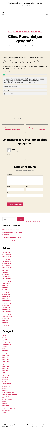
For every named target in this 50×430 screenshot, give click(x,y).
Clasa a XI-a (5, 366)
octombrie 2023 (6, 265)
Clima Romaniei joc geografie (24, 118)
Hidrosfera (5, 388)
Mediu (40, 31)
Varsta (4, 412)
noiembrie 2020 (6, 313)
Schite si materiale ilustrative (10, 409)
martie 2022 (5, 292)
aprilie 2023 (5, 272)
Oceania (4, 403)
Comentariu (9, 174)
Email (27, 186)
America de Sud (6, 344)
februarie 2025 (6, 252)
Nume (8, 186)
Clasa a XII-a (5, 368)
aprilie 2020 (5, 326)
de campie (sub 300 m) (10, 90)
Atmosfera (5, 350)
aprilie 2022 (5, 291)
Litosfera (4, 398)
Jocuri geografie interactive (33, 221)
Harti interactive (6, 386)
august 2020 (5, 318)
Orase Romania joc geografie (10, 243)
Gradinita (4, 385)
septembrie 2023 (7, 267)
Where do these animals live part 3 (11, 237)
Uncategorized (6, 410)
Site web (9, 192)
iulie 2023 (5, 270)
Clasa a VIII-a (17, 31)
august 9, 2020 (30, 45)
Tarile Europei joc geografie (9, 240)
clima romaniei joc (13, 118)
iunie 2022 (5, 287)
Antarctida (5, 346)
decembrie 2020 (6, 311)
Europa (4, 381)
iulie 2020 (5, 320)
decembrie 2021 (6, 298)
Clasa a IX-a (5, 355)
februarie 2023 (6, 276)
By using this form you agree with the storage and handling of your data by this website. (24, 199)
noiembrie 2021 (6, 300)
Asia (3, 348)
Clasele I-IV (5, 374)
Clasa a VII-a (5, 361)
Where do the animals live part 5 (10, 229)
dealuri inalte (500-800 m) (11, 86)
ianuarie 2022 (6, 296)
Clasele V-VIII (26, 31)
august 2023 (5, 269)
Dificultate (34, 31)
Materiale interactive (7, 399)
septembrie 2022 (7, 283)
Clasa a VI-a (5, 359)
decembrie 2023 (6, 261)
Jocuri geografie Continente (9, 394)
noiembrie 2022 (6, 280)
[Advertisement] (25, 17)
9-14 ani (4, 339)
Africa (4, 341)
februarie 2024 (6, 259)
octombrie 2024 (6, 254)
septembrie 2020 (7, 316)
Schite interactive (7, 407)
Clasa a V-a (5, 357)
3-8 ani (4, 337)
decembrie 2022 (6, 278)
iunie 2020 (5, 322)
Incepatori (5, 390)
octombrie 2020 (6, 315)
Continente (5, 377)
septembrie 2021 (6, 304)
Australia (4, 352)
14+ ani (10, 31)
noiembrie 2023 (6, 263)
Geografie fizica (6, 383)
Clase (3, 372)
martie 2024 (5, 258)
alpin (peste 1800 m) (9, 93)
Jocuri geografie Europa (8, 396)
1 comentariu (40, 45)
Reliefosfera (5, 405)
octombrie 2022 (6, 281)
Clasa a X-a (5, 364)
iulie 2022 (5, 285)
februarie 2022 (6, 294)
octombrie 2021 (6, 302)
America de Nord (6, 342)
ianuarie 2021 (6, 309)
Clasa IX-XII (5, 370)
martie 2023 (5, 274)
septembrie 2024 (7, 256)
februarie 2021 (6, 307)
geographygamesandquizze (16, 45)
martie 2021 (5, 305)
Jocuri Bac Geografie (8, 392)
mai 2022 (4, 289)
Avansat (4, 353)
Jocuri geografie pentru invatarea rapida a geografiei (25, 3)
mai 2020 (5, 324)
